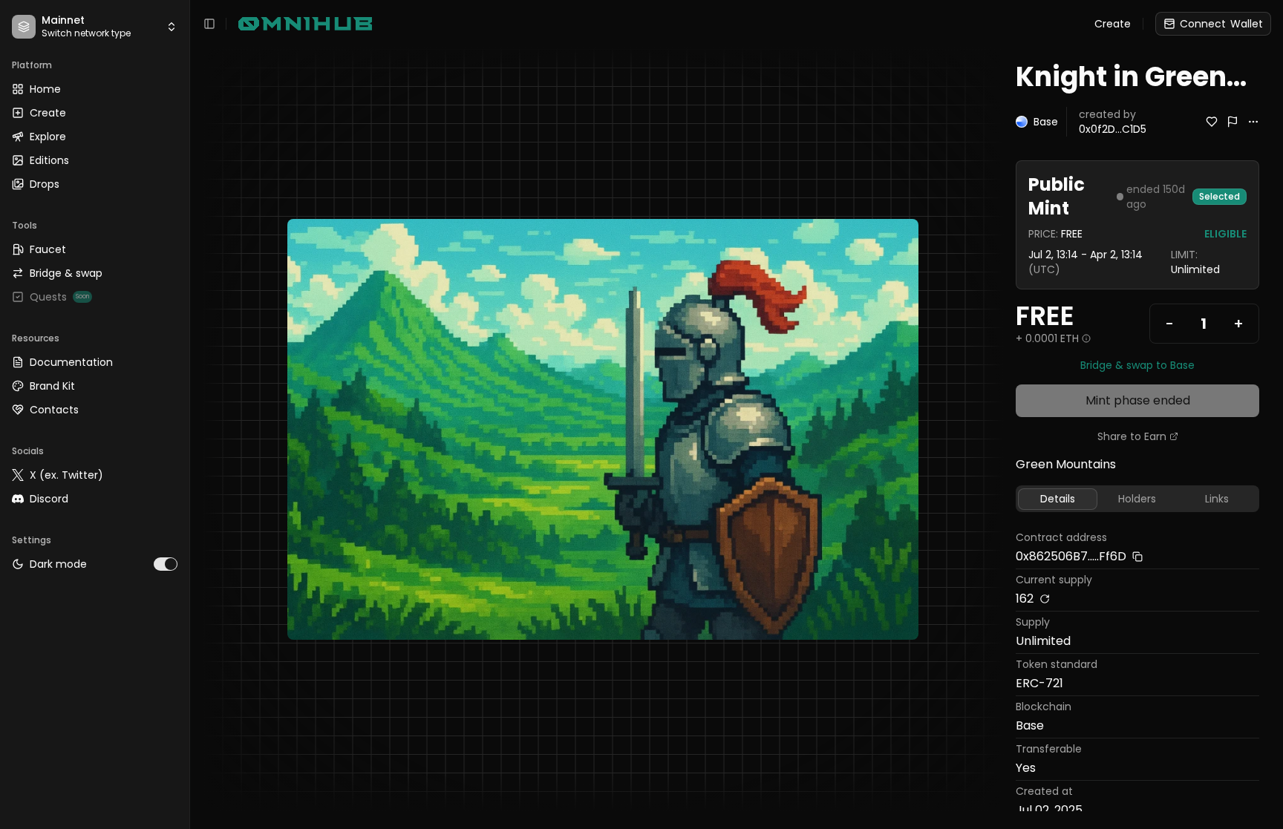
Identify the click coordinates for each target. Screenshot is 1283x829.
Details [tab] (1057, 498)
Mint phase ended (1138, 400)
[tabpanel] (1137, 676)
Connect (1221, 23)
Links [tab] (1217, 498)
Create (1112, 23)
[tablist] (1137, 498)
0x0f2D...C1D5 (1112, 129)
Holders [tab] (1137, 498)
